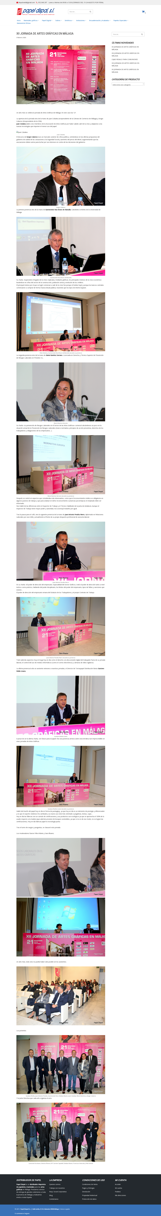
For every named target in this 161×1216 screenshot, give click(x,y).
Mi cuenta (118, 1188)
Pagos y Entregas (88, 1188)
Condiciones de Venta (89, 1184)
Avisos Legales (65, 1209)
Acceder (118, 1184)
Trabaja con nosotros (57, 1188)
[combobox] (128, 83)
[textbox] (128, 85)
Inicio (19, 20)
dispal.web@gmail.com (27, 2)
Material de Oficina (23, 23)
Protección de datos (89, 1199)
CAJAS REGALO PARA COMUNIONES (125, 59)
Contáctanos (53, 1199)
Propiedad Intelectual (89, 1195)
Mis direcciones (120, 1195)
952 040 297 (42, 2)
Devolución (86, 1192)
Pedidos (118, 1192)
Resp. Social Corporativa (57, 1192)
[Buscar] (90, 11)
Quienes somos (54, 1184)
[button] (38, 20)
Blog (51, 1195)
